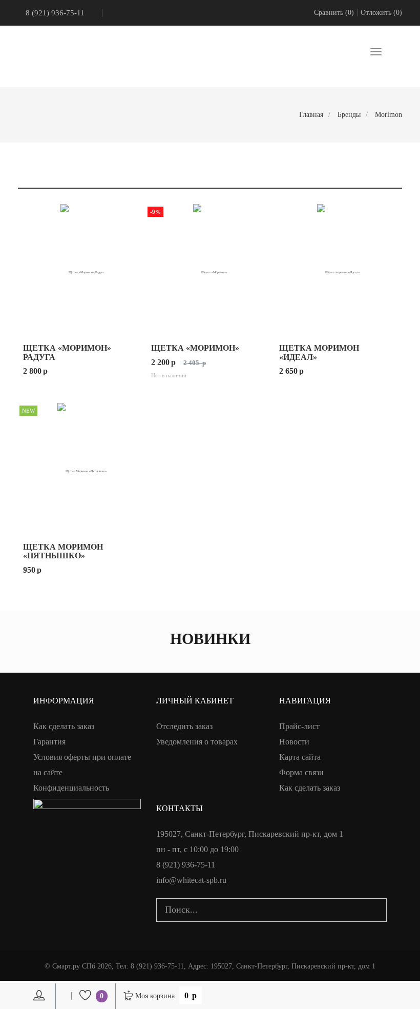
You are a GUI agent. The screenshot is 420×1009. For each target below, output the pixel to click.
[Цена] (373, 178)
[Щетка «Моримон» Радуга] (82, 267)
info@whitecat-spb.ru (191, 880)
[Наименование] (363, 178)
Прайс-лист (299, 726)
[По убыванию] (395, 178)
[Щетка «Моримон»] (210, 267)
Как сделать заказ (63, 726)
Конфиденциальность (71, 787)
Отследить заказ (184, 726)
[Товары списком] (21, 158)
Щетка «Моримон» (195, 348)
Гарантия (49, 741)
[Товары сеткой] (33, 158)
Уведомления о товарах (197, 741)
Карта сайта (300, 757)
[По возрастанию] (385, 178)
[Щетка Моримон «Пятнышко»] (82, 466)
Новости (294, 741)
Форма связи (301, 772)
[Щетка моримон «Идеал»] (338, 267)
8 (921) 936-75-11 (55, 13)
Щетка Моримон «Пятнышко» (63, 551)
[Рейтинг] (354, 178)
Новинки (210, 638)
